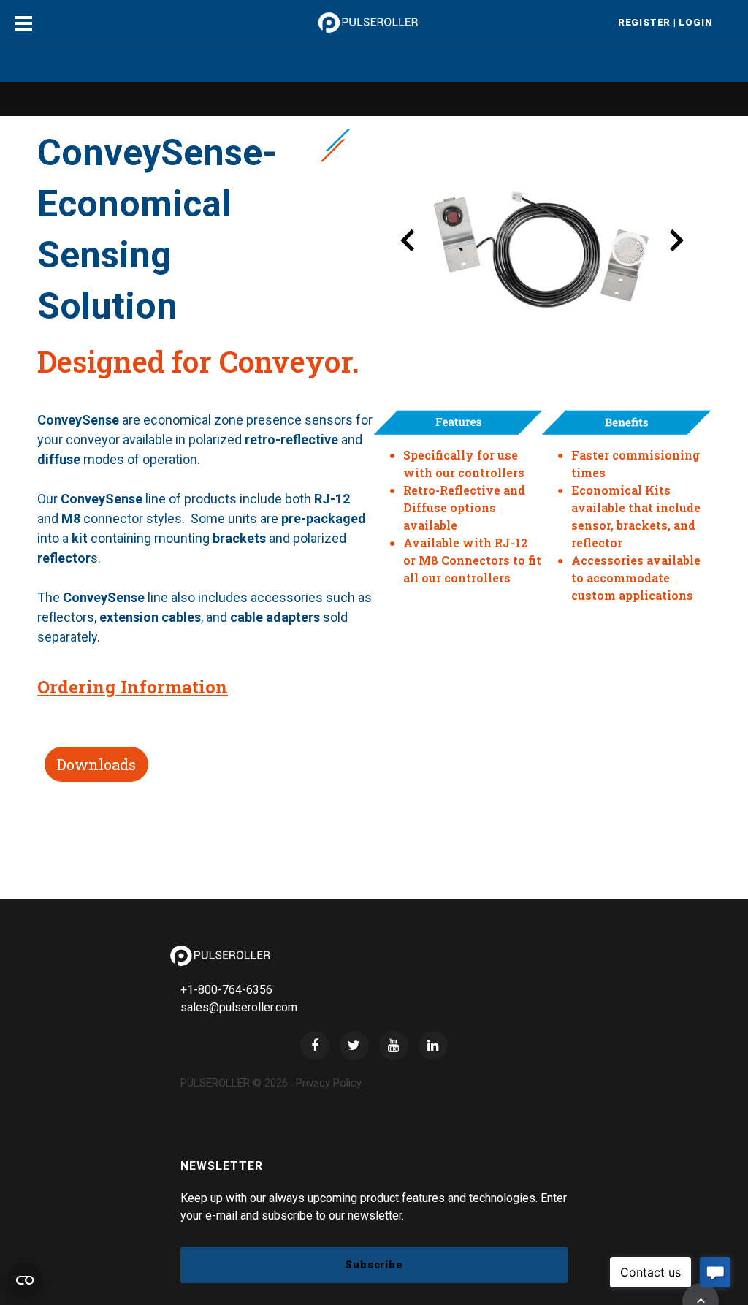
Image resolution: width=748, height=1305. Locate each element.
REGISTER (644, 22)
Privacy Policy (329, 1082)
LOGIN (695, 22)
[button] (408, 243)
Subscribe (374, 1265)
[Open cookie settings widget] (24, 1280)
